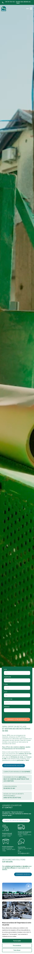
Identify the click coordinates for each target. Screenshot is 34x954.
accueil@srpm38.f (23, 853)
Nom (5, 669)
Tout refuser (17, 950)
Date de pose (8, 699)
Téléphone (7, 677)
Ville (5, 691)
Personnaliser (17, 945)
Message (7, 706)
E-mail (6, 684)
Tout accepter (17, 940)
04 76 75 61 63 (25, 849)
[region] (17, 937)
